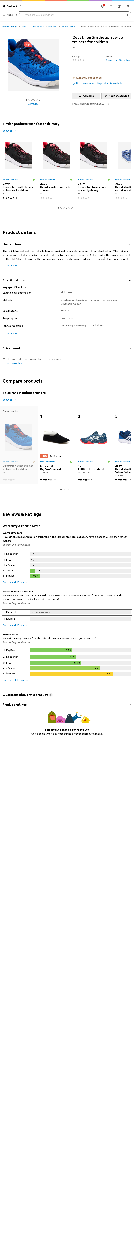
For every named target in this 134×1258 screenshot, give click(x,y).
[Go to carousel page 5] (69, 208)
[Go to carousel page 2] (61, 208)
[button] (101, 78)
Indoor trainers (69, 26)
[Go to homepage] (12, 6)
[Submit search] (20, 15)
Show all (7, 130)
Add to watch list (119, 95)
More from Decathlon (118, 58)
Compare (88, 95)
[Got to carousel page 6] (39, 100)
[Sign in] (111, 6)
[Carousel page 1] (58, 208)
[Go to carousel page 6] (72, 208)
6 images (33, 104)
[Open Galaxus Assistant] (119, 6)
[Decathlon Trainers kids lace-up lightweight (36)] (94, 169)
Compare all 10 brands (15, 582)
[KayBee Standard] (56, 445)
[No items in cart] (128, 6)
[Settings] (102, 6)
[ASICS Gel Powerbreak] (94, 445)
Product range (9, 26)
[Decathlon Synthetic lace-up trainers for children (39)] (19, 169)
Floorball (52, 26)
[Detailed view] (67, 565)
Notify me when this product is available (99, 83)
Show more (12, 265)
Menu (10, 14)
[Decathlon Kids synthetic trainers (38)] (56, 169)
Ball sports (38, 26)
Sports (25, 26)
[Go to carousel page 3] (64, 208)
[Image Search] (127, 14)
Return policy (14, 363)
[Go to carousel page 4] (66, 208)
